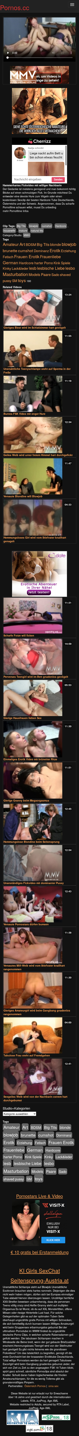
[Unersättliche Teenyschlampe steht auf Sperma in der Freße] (39, 349)
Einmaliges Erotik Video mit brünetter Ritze (30, 759)
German (10, 262)
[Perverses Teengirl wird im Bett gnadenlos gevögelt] (39, 657)
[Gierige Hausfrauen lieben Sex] (39, 698)
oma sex (53, 1386)
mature (23, 230)
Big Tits (21, 226)
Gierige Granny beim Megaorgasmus (26, 800)
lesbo (70, 268)
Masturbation (15, 274)
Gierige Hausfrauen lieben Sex (22, 718)
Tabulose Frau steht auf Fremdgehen (26, 1055)
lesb (32, 268)
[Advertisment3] (39, 574)
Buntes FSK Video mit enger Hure (24, 414)
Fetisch (8, 256)
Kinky (7, 268)
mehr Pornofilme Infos (15, 211)
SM (14, 280)
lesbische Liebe (51, 268)
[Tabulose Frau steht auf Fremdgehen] (39, 1035)
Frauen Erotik (26, 256)
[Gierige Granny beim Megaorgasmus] (39, 780)
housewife (9, 230)
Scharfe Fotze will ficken (18, 635)
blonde (55, 244)
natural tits (37, 230)
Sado (55, 274)
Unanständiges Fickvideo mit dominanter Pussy (33, 883)
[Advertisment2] (39, 160)
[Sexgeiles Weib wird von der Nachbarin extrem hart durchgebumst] (39, 1077)
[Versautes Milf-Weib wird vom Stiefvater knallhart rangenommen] (39, 946)
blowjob (33, 226)
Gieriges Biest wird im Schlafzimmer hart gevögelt (34, 327)
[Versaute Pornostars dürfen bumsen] (39, 904)
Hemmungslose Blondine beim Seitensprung (31, 842)
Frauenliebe (50, 256)
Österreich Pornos (35, 1386)
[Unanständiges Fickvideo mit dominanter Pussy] (39, 863)
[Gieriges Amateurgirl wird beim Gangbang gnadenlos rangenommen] (39, 990)
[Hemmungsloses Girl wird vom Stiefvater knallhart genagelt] (39, 518)
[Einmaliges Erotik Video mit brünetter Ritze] (39, 739)
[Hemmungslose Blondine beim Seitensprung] (39, 822)
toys (22, 280)
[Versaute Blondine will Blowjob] (39, 476)
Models (34, 274)
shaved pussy (13, 1179)
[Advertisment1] (39, 111)
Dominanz (41, 250)
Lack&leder (20, 268)
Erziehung (68, 250)
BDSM (31, 244)
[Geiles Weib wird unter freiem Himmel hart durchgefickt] (39, 435)
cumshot (47, 226)
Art (22, 244)
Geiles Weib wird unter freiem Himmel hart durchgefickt (38, 455)
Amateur (11, 244)
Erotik (55, 250)
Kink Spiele (62, 262)
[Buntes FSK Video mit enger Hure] (39, 394)
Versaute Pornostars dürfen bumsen (26, 924)
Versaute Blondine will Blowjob (22, 496)
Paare (46, 274)
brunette (10, 250)
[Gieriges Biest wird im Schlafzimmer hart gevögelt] (39, 308)
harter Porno (43, 262)
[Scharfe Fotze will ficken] (39, 616)
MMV (27, 235)
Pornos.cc (14, 7)
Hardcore (60, 226)
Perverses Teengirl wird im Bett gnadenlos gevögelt (35, 676)
